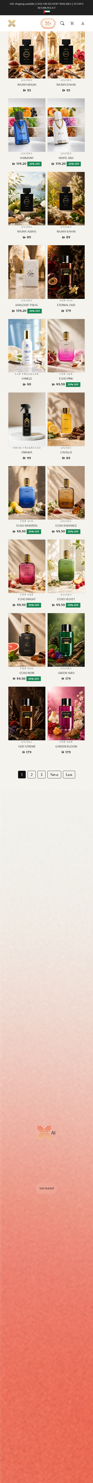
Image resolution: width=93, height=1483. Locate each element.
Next (54, 774)
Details (22, 52)
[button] (62, 23)
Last (69, 774)
